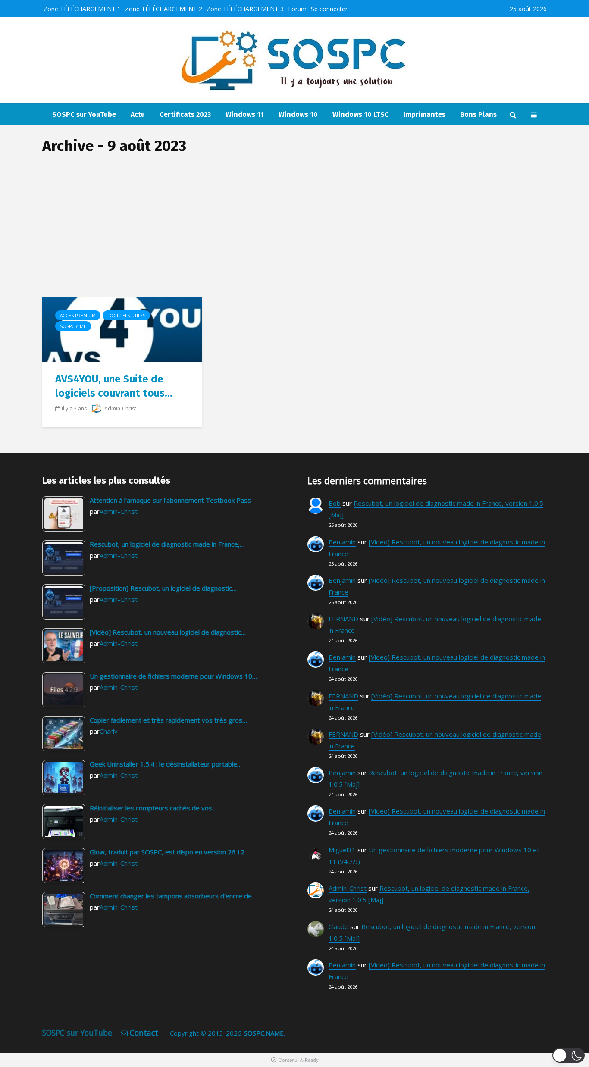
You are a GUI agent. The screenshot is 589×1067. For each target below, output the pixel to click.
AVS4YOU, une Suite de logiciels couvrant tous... (113, 386)
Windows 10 (298, 114)
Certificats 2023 (185, 114)
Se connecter (329, 9)
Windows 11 (245, 114)
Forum (297, 9)
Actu (138, 114)
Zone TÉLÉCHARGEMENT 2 (163, 9)
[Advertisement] (294, 232)
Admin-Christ (119, 408)
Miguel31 (342, 849)
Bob (335, 503)
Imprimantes (424, 114)
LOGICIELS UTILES (126, 316)
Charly (109, 731)
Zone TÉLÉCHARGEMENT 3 (245, 9)
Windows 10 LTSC (360, 114)
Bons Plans (478, 114)
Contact (144, 1032)
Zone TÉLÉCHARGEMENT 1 (82, 9)
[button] (568, 1055)
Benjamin (342, 542)
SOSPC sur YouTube (84, 114)
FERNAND (343, 618)
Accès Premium (78, 316)
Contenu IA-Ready (299, 1060)
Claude (338, 926)
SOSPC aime (73, 326)
